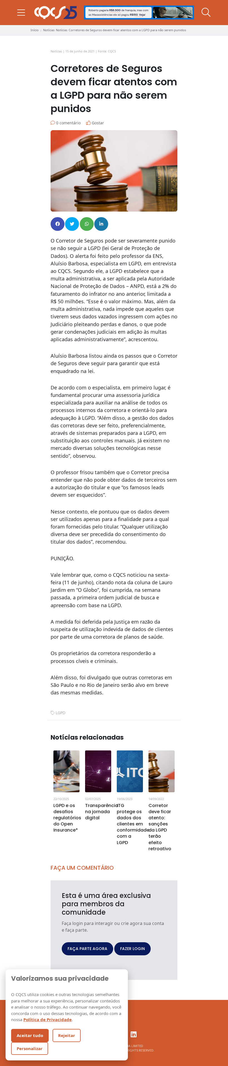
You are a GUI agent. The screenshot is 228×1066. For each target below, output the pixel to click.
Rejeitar (66, 1035)
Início (35, 30)
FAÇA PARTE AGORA (87, 948)
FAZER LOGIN (132, 948)
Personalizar (30, 1048)
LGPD (60, 712)
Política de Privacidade (47, 1019)
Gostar (97, 122)
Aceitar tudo (30, 1035)
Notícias (48, 30)
